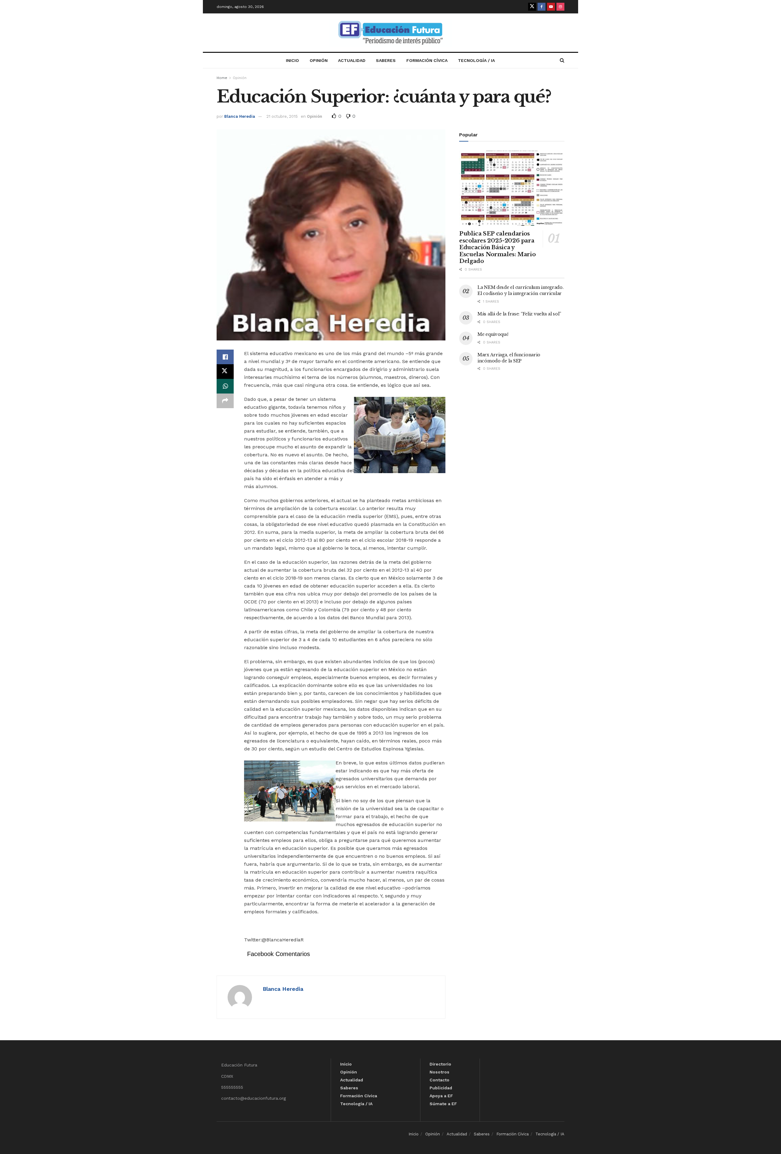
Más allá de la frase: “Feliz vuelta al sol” (519, 314)
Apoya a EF (441, 1095)
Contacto (439, 1079)
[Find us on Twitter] (532, 6)
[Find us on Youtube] (551, 6)
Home (222, 78)
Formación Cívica (427, 60)
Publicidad (441, 1087)
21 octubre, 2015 (282, 116)
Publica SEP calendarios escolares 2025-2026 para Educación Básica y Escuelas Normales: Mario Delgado (497, 247)
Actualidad (351, 60)
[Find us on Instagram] (560, 6)
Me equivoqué (493, 334)
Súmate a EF (443, 1103)
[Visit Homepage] (390, 33)
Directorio (440, 1064)
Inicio (292, 60)
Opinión (319, 60)
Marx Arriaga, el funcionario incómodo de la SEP (508, 358)
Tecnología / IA (476, 60)
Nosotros (439, 1072)
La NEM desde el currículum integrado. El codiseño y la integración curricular (520, 290)
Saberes (386, 60)
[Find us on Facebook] (541, 6)
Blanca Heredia (239, 116)
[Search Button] (562, 60)
